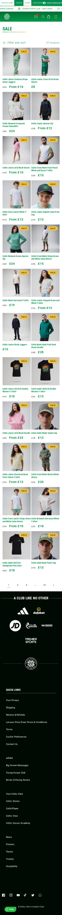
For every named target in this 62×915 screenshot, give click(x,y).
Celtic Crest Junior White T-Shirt (15, 213)
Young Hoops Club (15, 772)
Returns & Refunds (15, 714)
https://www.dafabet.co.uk (39, 610)
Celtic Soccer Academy (18, 823)
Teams (9, 851)
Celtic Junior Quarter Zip (42, 123)
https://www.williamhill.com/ (31, 625)
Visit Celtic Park (14, 794)
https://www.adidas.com (23, 610)
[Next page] (53, 585)
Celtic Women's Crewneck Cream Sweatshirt (14, 125)
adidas (9, 758)
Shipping (10, 707)
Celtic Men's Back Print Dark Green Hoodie (43, 346)
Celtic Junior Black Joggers (15, 344)
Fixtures (10, 844)
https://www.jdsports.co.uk (15, 625)
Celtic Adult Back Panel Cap (43, 563)
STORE (27, 3)
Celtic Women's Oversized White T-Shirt (45, 520)
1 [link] (8, 585)
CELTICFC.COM (7, 3)
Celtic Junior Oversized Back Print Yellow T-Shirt (15, 476)
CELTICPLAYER (38, 3)
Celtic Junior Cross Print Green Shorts (45, 80)
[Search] (43, 16)
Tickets (10, 859)
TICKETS (19, 3)
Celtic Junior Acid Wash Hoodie (16, 433)
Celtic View (12, 816)
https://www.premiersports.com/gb (31, 640)
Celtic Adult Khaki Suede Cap (44, 433)
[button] (18, 16)
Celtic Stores (13, 801)
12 (44, 585)
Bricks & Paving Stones (18, 780)
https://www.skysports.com (47, 625)
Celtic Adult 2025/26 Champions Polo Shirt (12, 564)
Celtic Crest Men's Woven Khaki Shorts (45, 476)
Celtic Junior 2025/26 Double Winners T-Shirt (15, 390)
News (9, 837)
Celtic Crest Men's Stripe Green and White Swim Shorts (45, 257)
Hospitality (11, 866)
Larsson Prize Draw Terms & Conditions (26, 722)
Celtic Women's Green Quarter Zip (16, 257)
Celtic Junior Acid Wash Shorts (16, 167)
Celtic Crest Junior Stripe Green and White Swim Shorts (17, 520)
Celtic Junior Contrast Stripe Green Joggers (15, 80)
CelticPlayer (12, 808)
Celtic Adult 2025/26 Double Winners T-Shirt (43, 390)
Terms (9, 729)
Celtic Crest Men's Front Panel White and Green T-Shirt (44, 169)
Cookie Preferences (16, 736)
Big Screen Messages (17, 765)
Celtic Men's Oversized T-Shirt (16, 300)
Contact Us (12, 744)
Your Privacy (12, 700)
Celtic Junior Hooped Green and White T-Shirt (45, 302)
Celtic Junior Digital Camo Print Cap (45, 213)
